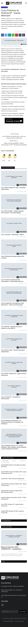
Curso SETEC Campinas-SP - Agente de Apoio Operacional (13, 374)
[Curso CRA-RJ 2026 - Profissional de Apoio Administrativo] (14, 341)
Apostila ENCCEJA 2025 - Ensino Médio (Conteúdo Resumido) (13, 465)
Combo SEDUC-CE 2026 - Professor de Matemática (12, 586)
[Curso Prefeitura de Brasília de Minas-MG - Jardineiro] (14, 247)
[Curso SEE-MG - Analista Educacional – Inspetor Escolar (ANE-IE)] (14, 317)
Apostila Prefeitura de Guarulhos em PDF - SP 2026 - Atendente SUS (14, 498)
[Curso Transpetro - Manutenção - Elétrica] (14, 225)
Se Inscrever (23, 611)
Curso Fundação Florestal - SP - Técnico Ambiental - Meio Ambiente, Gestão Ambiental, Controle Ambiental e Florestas (13, 447)
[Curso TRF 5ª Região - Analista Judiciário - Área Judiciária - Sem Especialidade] (14, 202)
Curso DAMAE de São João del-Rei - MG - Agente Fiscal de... (13, 596)
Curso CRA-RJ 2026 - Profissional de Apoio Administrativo (13, 350)
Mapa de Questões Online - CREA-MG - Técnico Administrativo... (13, 548)
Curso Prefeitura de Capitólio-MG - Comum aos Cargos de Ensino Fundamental (14, 137)
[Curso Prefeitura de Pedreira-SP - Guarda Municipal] (14, 41)
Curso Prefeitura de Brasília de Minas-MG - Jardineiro (13, 257)
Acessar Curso (13, 120)
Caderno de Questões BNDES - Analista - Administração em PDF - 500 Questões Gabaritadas (14, 144)
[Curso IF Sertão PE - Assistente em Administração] (14, 387)
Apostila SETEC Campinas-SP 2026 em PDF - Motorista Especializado (12, 491)
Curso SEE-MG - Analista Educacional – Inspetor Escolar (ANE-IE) (12, 327)
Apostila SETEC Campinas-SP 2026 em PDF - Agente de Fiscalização (13, 484)
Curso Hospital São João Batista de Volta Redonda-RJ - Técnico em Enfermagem (12, 304)
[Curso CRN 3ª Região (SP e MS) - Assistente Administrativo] (14, 178)
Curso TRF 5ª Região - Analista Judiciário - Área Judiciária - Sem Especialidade (13, 211)
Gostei (3, 160)
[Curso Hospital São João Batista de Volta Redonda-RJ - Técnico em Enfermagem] (14, 294)
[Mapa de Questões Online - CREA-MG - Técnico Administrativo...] (14, 537)
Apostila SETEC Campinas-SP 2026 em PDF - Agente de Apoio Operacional (13, 472)
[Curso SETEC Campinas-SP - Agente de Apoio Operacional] (14, 364)
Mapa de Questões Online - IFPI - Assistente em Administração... (11, 590)
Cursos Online (4, 7)
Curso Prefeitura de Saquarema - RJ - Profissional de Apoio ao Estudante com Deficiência (12, 422)
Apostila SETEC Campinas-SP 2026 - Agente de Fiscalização (12, 512)
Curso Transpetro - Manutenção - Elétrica (12, 234)
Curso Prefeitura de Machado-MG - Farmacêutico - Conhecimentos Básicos (12, 280)
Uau (15, 160)
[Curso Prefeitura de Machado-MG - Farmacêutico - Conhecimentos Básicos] (14, 270)
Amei (9, 160)
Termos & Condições (19, 621)
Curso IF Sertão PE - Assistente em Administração (10, 397)
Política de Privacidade (8, 621)
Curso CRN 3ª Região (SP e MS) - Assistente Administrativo (13, 188)
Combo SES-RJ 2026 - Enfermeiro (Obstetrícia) (12, 478)
